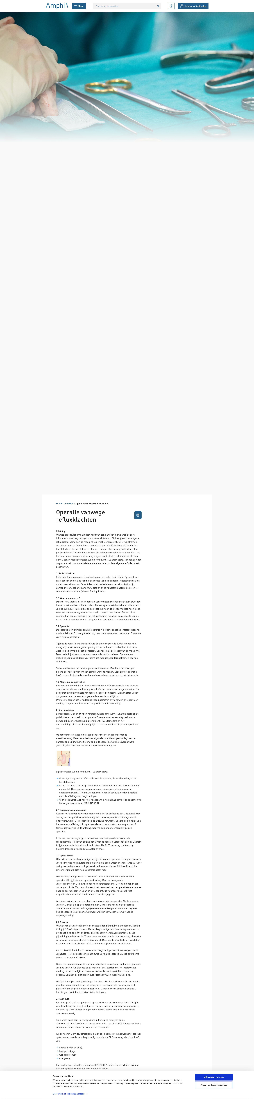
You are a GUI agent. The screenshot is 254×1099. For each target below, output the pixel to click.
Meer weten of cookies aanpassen (68, 1094)
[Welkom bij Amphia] (57, 6)
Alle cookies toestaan (214, 1077)
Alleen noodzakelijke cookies (214, 1085)
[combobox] (124, 6)
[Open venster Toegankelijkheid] (171, 6)
